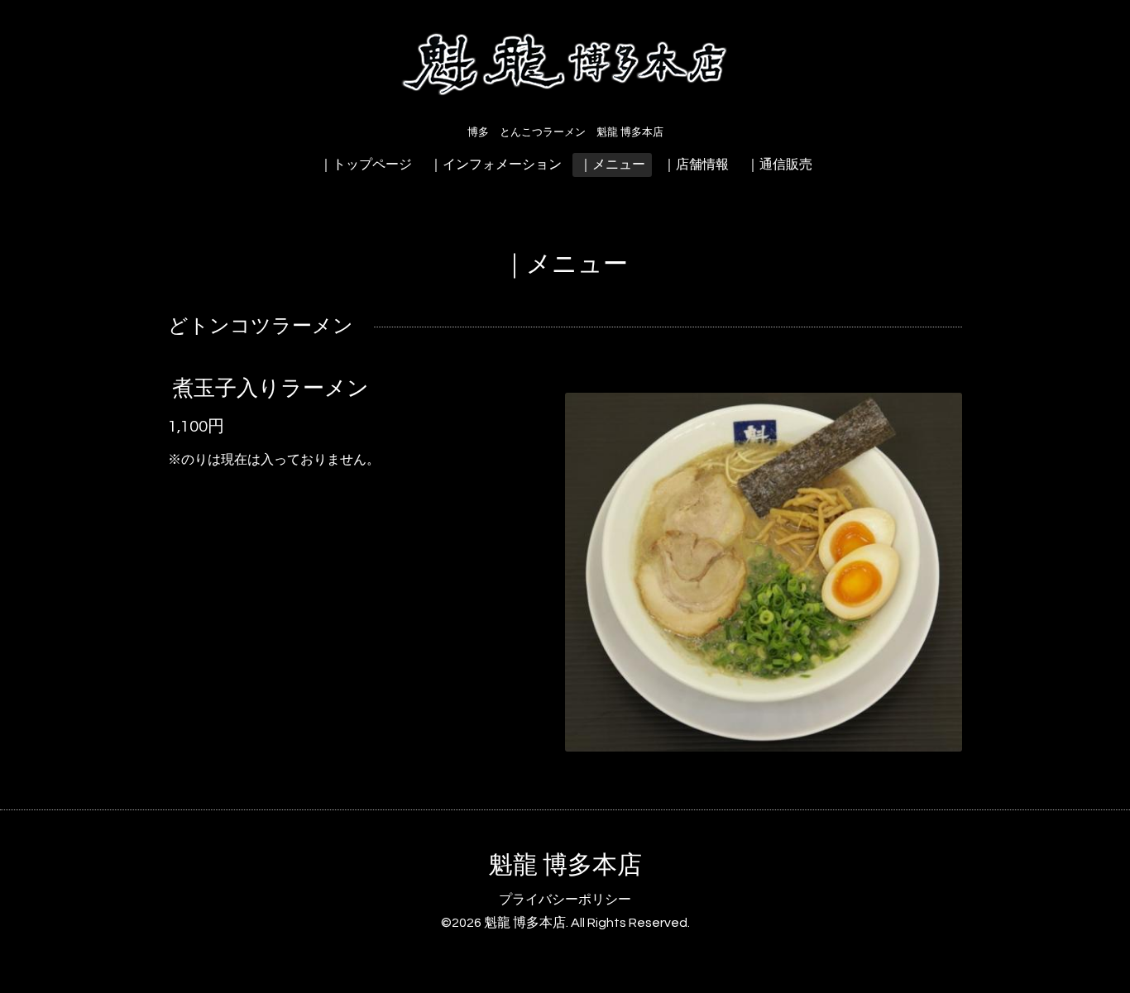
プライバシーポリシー (565, 899)
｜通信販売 (779, 164)
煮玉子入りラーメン (270, 388)
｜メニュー (612, 164)
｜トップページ (365, 164)
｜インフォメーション (495, 164)
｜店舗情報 (696, 164)
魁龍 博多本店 (565, 865)
